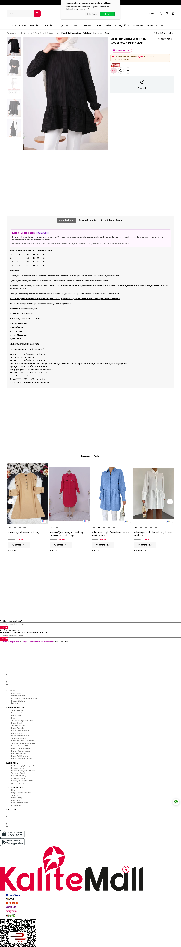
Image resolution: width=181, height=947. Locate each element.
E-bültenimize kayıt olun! (11, 621)
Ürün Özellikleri (66, 220)
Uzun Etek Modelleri (20, 730)
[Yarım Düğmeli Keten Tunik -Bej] (27, 493)
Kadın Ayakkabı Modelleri (22, 741)
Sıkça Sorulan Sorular (21, 792)
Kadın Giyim (16, 715)
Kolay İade (16, 800)
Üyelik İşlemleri (18, 778)
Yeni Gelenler (17, 710)
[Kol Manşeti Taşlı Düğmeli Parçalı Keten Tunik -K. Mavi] (111, 493)
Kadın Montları (17, 733)
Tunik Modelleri (18, 725)
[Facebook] (6, 672)
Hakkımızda (16, 693)
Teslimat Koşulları (19, 773)
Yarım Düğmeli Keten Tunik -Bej (23, 532)
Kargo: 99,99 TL (123, 50)
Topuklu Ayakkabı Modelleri (23, 743)
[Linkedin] (6, 682)
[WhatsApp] (6, 679)
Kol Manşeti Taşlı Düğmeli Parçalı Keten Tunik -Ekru (153, 534)
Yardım (14, 795)
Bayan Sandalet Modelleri (23, 746)
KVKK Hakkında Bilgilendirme (24, 698)
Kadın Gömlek (17, 723)
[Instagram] (6, 677)
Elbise (14, 718)
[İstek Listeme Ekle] (121, 70)
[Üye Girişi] (161, 13)
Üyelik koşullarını (11, 642)
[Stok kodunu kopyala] (172, 39)
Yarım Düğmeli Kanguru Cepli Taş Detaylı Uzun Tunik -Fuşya (66, 534)
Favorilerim (16, 805)
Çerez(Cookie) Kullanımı (22, 780)
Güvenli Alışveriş (18, 775)
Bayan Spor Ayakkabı (21, 751)
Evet (107, 14)
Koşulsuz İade (17, 768)
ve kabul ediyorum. (36, 642)
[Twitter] (6, 674)
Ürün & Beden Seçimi (111, 220)
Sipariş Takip (17, 798)
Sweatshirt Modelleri (20, 736)
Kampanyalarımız (19, 713)
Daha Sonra (92, 14)
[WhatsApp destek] (176, 802)
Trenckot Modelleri (19, 738)
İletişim (14, 703)
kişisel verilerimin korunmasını (38, 642)
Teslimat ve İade (87, 220)
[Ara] (37, 13)
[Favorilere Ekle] (113, 70)
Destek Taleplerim (19, 803)
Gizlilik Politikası (18, 696)
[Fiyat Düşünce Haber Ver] (128, 70)
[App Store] (90, 834)
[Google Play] (90, 842)
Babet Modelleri (18, 753)
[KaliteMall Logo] (90, 868)
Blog (13, 790)
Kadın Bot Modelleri (20, 756)
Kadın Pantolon (18, 728)
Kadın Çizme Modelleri (21, 758)
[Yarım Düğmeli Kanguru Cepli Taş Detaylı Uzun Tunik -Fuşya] (69, 493)
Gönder (4, 627)
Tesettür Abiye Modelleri (22, 720)
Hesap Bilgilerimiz (19, 701)
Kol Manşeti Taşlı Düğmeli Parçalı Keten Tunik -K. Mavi (111, 534)
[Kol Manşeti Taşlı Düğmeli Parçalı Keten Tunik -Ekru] (153, 493)
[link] (165, 39)
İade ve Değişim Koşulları (22, 765)
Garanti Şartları (18, 783)
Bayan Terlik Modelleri (21, 748)
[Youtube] (7, 684)
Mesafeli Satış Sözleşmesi (23, 770)
